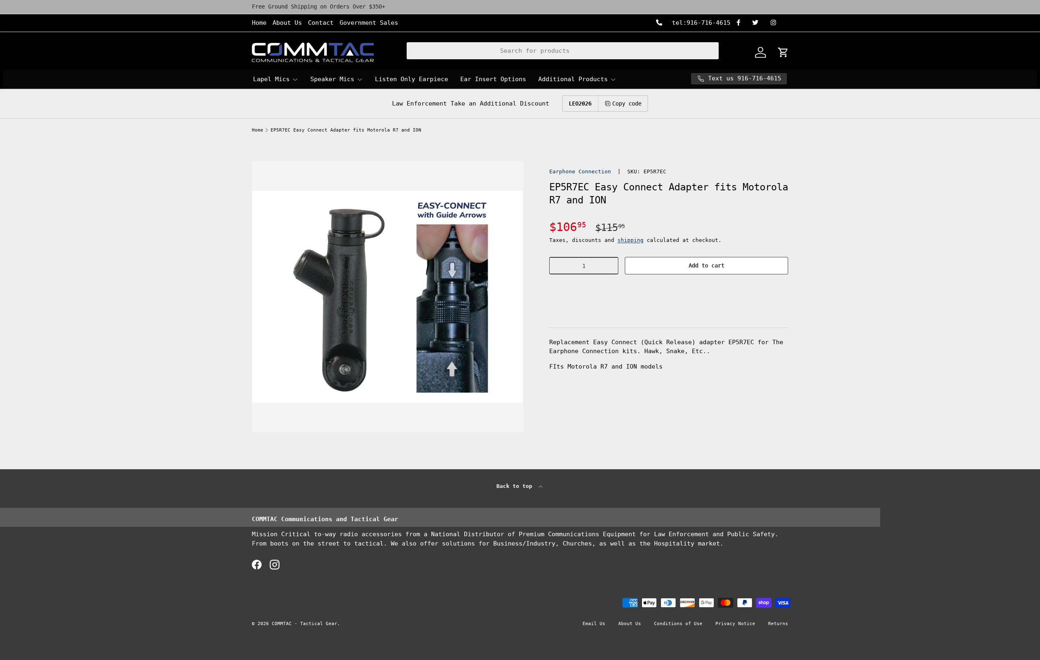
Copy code (626, 103)
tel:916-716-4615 (699, 22)
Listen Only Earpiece (411, 79)
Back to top (515, 486)
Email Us (594, 623)
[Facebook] (741, 23)
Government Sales (369, 22)
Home (259, 22)
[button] (668, 290)
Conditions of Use (678, 623)
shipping (631, 240)
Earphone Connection (580, 171)
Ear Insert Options (493, 79)
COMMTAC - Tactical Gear (304, 623)
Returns (778, 623)
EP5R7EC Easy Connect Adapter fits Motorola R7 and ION (346, 130)
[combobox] (563, 50)
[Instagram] (776, 23)
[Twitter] (758, 23)
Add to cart (706, 265)
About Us (287, 22)
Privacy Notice (735, 623)
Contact (321, 22)
